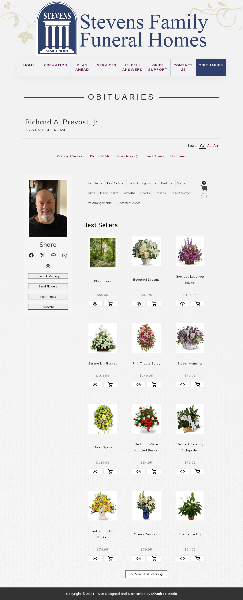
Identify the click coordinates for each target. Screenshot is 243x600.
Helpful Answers (132, 67)
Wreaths (129, 193)
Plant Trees (48, 296)
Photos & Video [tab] (100, 156)
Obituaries (211, 65)
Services (106, 65)
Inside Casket (109, 193)
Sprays (182, 183)
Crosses (160, 193)
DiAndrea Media (164, 593)
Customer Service (128, 203)
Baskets (166, 183)
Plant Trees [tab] (178, 156)
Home (29, 65)
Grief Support (158, 67)
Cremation (55, 65)
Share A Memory (48, 276)
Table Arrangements (142, 183)
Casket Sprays (181, 193)
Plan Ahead (82, 67)
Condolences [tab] (128, 156)
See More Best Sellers (144, 574)
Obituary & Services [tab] (70, 156)
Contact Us (183, 67)
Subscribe (48, 307)
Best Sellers (115, 183)
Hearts (145, 193)
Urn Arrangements (99, 203)
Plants (90, 193)
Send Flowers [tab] (155, 156)
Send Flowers (48, 286)
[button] (202, 145)
